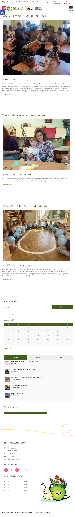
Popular (15, 357)
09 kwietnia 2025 (9, 80)
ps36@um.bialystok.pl (10, 2)
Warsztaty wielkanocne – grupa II (24, 16)
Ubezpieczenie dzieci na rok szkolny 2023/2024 (26, 361)
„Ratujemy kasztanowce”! (19, 385)
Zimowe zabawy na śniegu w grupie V (23, 369)
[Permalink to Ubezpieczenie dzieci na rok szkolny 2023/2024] (7, 364)
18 (48, 335)
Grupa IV (8, 490)
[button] (2, 12)
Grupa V (24, 481)
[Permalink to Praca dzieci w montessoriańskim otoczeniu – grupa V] (7, 380)
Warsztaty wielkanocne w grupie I (24, 115)
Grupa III (8, 487)
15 (18, 335)
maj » (10, 348)
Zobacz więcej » (7, 94)
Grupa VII (25, 487)
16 (28, 335)
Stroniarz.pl (46, 512)
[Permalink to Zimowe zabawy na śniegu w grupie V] (7, 372)
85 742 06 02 (11, 456)
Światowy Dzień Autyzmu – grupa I (25, 205)
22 (18, 339)
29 (18, 343)
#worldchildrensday (41, 413)
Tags (61, 357)
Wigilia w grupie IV (17, 394)
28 (8, 343)
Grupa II (30, 80)
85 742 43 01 (24, 2)
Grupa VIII (25, 490)
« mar (5, 348)
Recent (38, 357)
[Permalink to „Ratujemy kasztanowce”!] (7, 388)
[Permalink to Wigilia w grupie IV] (7, 396)
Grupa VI (24, 484)
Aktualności (23, 80)
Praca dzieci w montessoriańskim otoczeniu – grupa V (28, 377)
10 (38, 331)
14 (8, 335)
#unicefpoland (30, 413)
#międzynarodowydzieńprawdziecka (14, 413)
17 (38, 335)
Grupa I (30, 175)
